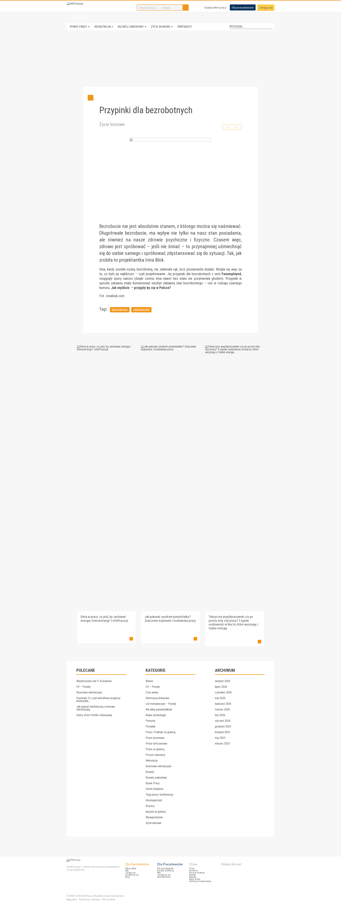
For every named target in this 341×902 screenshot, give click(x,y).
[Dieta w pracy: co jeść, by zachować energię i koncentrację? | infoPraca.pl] (106, 349)
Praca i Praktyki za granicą (160, 732)
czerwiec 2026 (223, 692)
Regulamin (72, 899)
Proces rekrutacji (155, 755)
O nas (191, 868)
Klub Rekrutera (163, 877)
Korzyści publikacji (165, 870)
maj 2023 (220, 738)
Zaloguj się (265, 7)
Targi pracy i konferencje (159, 794)
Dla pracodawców (243, 7)
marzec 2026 (222, 709)
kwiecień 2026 (223, 703)
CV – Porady (83, 686)
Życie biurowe (160, 26)
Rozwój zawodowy (131, 26)
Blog (127, 877)
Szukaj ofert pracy (215, 7)
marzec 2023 (222, 743)
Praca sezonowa (155, 738)
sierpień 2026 (222, 681)
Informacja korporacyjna (200, 881)
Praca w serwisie (197, 872)
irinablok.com (115, 296)
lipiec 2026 (221, 686)
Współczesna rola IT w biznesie (94, 681)
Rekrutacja (102, 26)
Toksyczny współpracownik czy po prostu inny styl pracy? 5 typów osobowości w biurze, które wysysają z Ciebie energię (233, 622)
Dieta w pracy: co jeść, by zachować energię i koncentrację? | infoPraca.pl (104, 618)
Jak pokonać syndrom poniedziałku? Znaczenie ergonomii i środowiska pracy (170, 618)
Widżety (192, 877)
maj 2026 (220, 698)
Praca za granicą (155, 749)
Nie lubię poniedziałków (159, 709)
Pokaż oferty (130, 868)
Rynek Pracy (78, 26)
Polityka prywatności (89, 899)
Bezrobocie (110, 226)
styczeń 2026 (222, 720)
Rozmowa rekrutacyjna (89, 692)
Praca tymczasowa (156, 743)
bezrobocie (120, 310)
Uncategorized (154, 800)
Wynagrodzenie (154, 817)
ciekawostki (141, 310)
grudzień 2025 (223, 726)
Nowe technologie (156, 715)
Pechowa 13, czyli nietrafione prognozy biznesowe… (98, 699)
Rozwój (150, 772)
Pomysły (150, 720)
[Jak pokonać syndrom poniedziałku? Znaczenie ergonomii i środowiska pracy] (170, 349)
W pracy (150, 806)
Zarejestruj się (132, 875)
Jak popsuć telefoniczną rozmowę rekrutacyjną (95, 708)
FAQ (127, 870)
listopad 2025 (222, 732)
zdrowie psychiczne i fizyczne (179, 240)
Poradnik (150, 726)
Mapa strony (194, 879)
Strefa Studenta (154, 789)
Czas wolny (152, 692)
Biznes (149, 681)
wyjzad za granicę (156, 811)
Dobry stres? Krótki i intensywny (94, 715)
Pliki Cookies (108, 899)
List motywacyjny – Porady (161, 703)
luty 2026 (220, 715)
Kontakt (192, 875)
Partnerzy (184, 26)
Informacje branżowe (157, 698)
